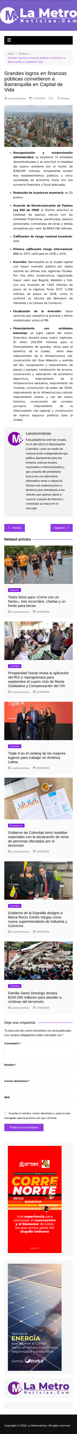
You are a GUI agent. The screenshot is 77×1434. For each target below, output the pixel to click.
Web (7, 1097)
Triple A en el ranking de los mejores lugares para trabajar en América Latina (37, 757)
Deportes (14, 590)
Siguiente (59, 527)
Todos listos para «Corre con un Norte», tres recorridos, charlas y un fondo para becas (37, 601)
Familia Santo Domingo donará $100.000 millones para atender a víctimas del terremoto (34, 997)
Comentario (12, 1043)
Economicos (16, 825)
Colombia (15, 666)
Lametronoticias (17, 98)
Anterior (16, 527)
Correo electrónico (17, 1081)
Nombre (10, 1064)
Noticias (65, 98)
